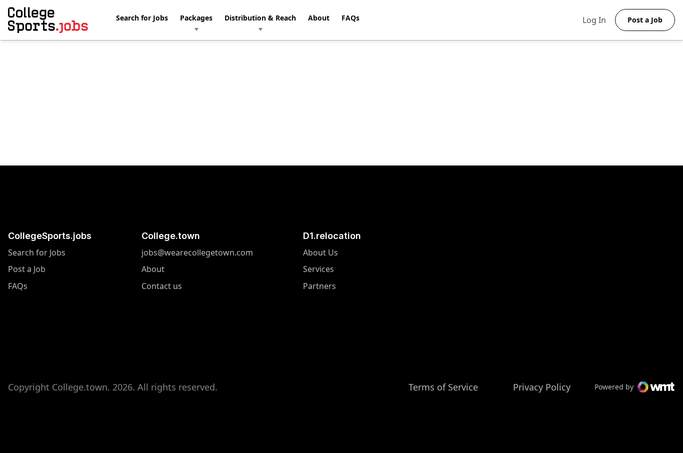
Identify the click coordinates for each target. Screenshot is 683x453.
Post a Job (27, 269)
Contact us (197, 286)
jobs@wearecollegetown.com (197, 253)
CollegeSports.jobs (50, 235)
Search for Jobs (142, 17)
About (319, 17)
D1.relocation (332, 235)
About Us (320, 253)
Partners (320, 286)
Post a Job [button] (645, 19)
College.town (171, 235)
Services (320, 269)
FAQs (351, 17)
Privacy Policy (541, 387)
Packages (196, 17)
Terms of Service (443, 387)
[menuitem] (148, 20)
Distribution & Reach (260, 17)
